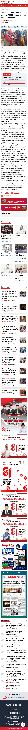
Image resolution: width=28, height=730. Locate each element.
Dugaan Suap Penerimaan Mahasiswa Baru (13, 686)
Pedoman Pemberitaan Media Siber (14, 723)
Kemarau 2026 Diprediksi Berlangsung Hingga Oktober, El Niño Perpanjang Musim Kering (15, 673)
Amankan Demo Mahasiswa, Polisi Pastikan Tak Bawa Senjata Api (16, 639)
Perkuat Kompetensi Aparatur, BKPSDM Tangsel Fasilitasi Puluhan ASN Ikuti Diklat (15, 633)
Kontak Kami (16, 721)
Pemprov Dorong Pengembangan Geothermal (16, 645)
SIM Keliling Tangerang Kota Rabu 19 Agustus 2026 (16, 680)
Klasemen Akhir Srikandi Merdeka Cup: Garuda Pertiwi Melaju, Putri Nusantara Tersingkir (16, 665)
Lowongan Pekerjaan (14, 724)
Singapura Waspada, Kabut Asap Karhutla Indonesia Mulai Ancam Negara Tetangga (15, 658)
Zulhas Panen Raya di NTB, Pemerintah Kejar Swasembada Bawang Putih (15, 625)
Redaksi (10, 721)
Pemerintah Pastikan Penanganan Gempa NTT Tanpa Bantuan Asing (16, 651)
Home (2, 9)
